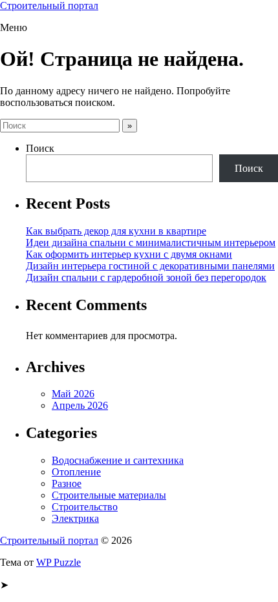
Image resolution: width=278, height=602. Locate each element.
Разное (66, 483)
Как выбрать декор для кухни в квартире (116, 230)
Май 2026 (73, 393)
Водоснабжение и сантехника (118, 460)
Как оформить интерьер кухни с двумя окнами (129, 254)
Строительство (85, 506)
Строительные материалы (109, 495)
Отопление (76, 471)
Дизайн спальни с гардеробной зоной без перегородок (146, 277)
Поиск (40, 148)
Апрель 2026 (80, 405)
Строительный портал (49, 5)
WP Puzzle (58, 562)
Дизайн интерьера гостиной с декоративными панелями (150, 265)
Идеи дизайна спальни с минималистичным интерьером (150, 242)
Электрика (75, 518)
